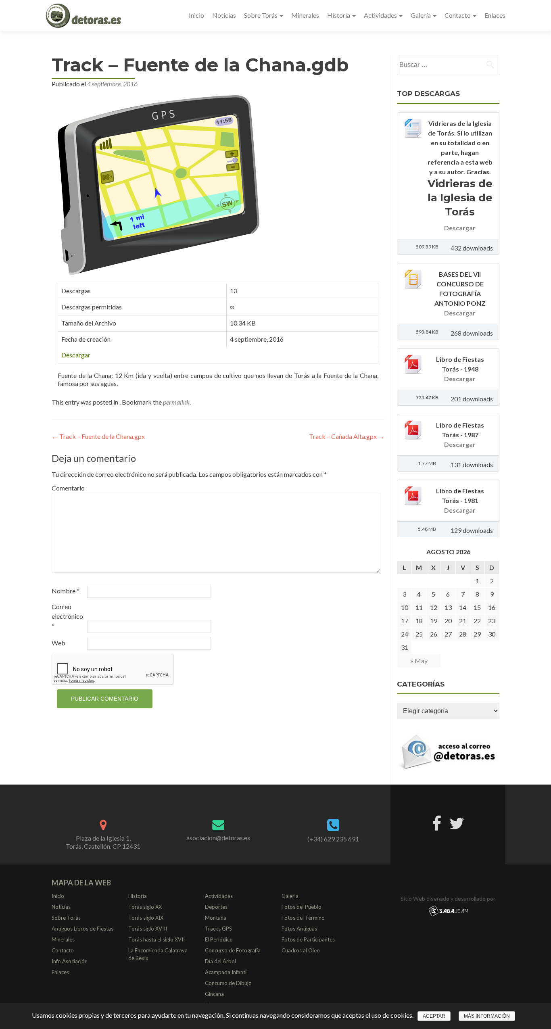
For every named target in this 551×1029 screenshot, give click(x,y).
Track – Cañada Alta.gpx (346, 436)
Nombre (65, 591)
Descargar (75, 355)
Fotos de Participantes (308, 939)
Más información (487, 1016)
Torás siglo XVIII (147, 928)
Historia (338, 15)
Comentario (68, 488)
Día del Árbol (220, 961)
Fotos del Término (303, 917)
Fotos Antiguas (299, 928)
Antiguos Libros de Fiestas (82, 928)
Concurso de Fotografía (233, 950)
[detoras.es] (84, 15)
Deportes (216, 907)
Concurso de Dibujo (228, 983)
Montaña (215, 917)
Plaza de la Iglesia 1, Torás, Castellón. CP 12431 (103, 842)
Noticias (224, 15)
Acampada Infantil (226, 972)
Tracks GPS (218, 928)
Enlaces (494, 15)
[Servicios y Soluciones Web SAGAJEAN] (448, 910)
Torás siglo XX (145, 907)
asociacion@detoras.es (218, 837)
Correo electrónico (67, 616)
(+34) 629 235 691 (333, 839)
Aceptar (434, 1016)
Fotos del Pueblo (301, 907)
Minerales (305, 15)
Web (58, 643)
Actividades (380, 15)
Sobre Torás (261, 15)
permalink (176, 402)
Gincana (214, 994)
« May (419, 660)
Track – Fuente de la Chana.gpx (98, 436)
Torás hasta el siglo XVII (156, 939)
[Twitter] (456, 821)
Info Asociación (70, 961)
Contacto (458, 15)
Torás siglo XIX (145, 917)
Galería (421, 15)
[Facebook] (436, 821)
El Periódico (219, 939)
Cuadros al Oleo (301, 950)
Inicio (196, 15)
